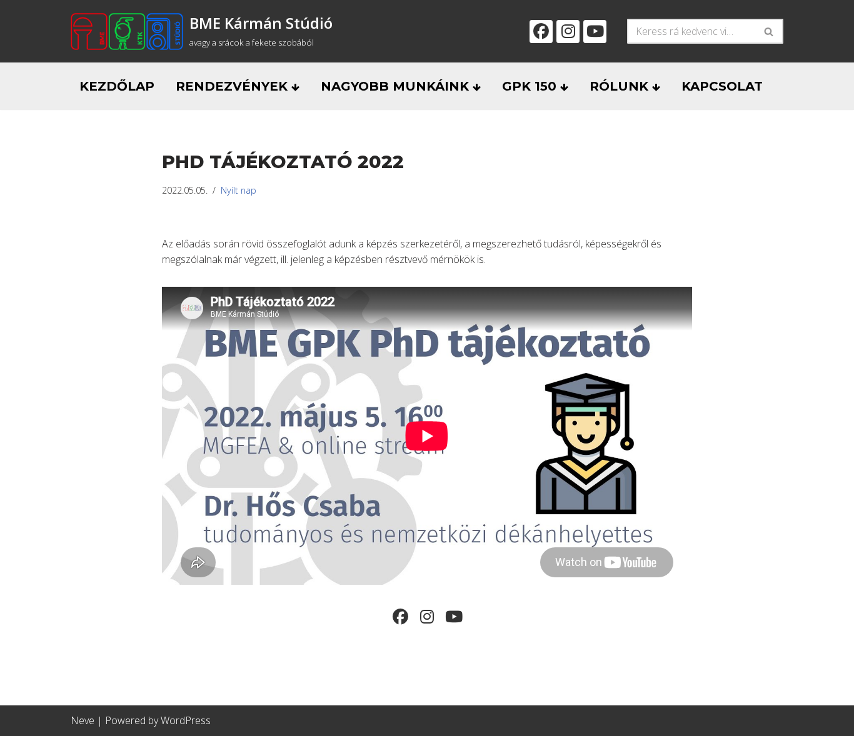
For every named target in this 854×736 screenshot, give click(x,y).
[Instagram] (568, 31)
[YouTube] (594, 31)
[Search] (769, 31)
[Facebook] (541, 31)
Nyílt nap (238, 190)
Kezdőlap (116, 86)
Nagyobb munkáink (397, 86)
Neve (82, 720)
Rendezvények (233, 86)
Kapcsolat (722, 86)
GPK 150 (531, 86)
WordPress (186, 720)
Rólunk (621, 86)
